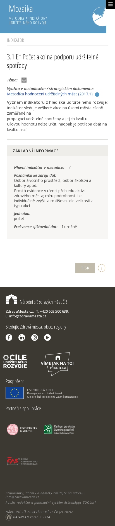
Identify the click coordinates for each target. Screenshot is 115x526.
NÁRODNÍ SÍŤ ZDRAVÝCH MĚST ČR (32, 512)
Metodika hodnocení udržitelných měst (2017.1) (50, 93)
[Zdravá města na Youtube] (49, 337)
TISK (85, 268)
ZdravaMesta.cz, (20, 311)
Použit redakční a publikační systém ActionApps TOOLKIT (51, 502)
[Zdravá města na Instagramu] (36, 337)
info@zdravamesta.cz (22, 497)
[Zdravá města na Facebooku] (10, 337)
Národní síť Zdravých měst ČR (43, 301)
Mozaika (28, 13)
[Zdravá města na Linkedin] (23, 337)
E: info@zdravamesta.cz (26, 316)
